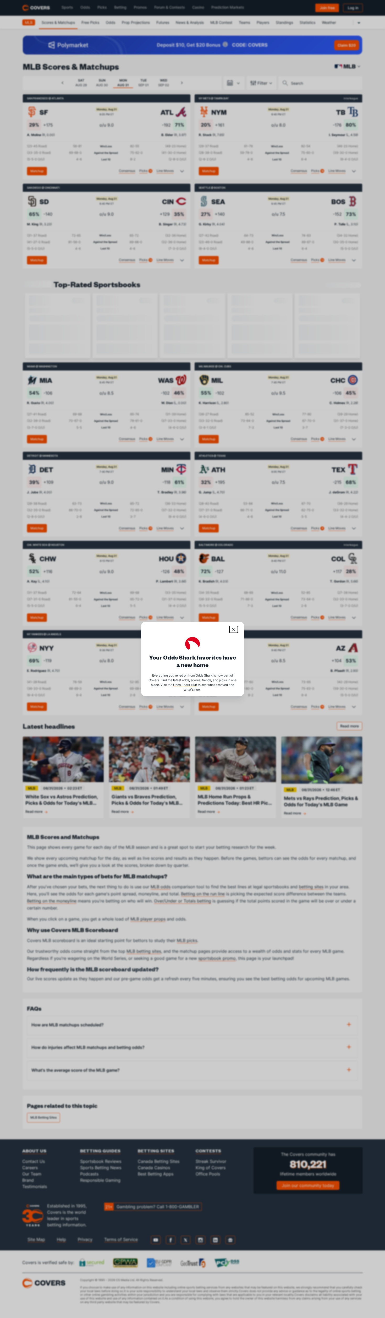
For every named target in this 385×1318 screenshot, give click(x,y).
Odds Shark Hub (185, 685)
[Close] (233, 629)
